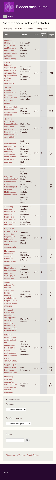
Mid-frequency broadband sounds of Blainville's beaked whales (10, 256)
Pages (51, 35)
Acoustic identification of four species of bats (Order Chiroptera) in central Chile (10, 272)
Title (6, 35)
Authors (23, 35)
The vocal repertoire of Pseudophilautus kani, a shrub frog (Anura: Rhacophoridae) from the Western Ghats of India (11, 128)
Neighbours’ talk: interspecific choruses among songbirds (11, 111)
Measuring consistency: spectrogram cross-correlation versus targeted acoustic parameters (10, 384)
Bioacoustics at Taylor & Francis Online (22, 455)
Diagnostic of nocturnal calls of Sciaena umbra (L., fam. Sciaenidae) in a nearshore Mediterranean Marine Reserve (11, 185)
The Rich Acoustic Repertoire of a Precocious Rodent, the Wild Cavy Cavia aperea (10, 95)
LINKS (5, 472)
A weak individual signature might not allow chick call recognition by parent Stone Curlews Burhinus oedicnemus (10, 72)
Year (36, 35)
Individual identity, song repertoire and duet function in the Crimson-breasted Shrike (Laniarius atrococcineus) (10, 49)
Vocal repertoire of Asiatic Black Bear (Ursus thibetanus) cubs (10, 369)
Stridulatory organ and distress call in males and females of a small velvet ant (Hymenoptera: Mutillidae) (10, 215)
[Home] (9, 7)
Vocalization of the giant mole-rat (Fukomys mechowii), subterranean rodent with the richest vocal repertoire (10, 152)
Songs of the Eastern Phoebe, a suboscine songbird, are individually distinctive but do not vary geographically (10, 237)
